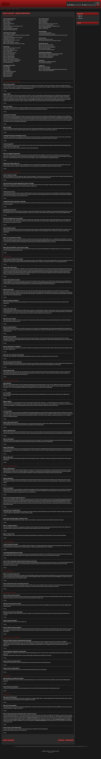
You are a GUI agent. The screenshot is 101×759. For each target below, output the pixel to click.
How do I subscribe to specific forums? (46, 56)
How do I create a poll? (7, 51)
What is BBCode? (6, 66)
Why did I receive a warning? (8, 57)
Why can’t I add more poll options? (9, 52)
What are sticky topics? (7, 73)
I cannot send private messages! (45, 32)
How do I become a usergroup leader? (46, 24)
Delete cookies (69, 740)
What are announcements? (8, 72)
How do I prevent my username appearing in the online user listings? (16, 35)
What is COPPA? (6, 21)
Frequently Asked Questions (23, 13)
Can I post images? (7, 70)
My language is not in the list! (8, 38)
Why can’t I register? (7, 22)
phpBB (64, 212)
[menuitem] (88, 16)
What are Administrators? (43, 20)
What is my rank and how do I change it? (11, 42)
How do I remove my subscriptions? (46, 57)
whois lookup (22, 716)
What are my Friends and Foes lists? (46, 39)
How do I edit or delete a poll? (9, 53)
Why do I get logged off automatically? (10, 28)
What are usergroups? (43, 22)
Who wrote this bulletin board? (44, 66)
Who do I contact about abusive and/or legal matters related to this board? (53, 69)
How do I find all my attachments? (45, 62)
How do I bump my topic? (8, 62)
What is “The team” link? (43, 28)
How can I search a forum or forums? (46, 44)
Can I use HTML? (6, 67)
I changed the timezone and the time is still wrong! (12, 37)
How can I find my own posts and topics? (47, 49)
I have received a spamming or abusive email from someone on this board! (53, 35)
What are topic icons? (7, 76)
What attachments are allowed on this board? (47, 61)
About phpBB (25, 699)
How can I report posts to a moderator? (10, 58)
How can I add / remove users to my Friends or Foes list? (50, 40)
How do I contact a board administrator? (46, 70)
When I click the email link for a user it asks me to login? (14, 43)
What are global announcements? (9, 71)
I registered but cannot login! (8, 23)
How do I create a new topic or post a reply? (11, 47)
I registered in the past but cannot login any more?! (13, 26)
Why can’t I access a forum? (8, 55)
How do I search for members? (45, 48)
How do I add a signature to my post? (10, 50)
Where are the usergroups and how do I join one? (48, 23)
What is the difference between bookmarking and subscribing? (51, 53)
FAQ (13, 9)
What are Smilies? (6, 69)
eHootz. (50, 751)
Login (17, 9)
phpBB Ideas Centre (60, 706)
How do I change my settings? (9, 33)
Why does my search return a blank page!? (47, 47)
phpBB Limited (39, 698)
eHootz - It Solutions (6, 9)
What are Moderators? (43, 21)
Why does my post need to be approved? (11, 61)
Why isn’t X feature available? (44, 68)
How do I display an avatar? (8, 41)
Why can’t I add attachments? (9, 56)
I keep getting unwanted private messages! (47, 33)
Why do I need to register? (8, 20)
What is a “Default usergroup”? (45, 27)
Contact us (61, 740)
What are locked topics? (8, 75)
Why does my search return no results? (46, 45)
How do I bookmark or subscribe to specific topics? (48, 54)
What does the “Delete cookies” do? (10, 29)
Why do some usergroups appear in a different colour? (49, 26)
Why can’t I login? (6, 24)
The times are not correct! (8, 36)
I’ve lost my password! (7, 27)
